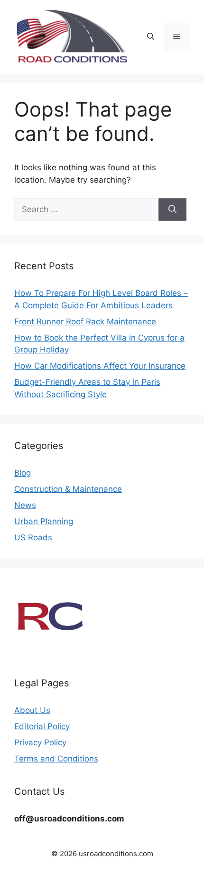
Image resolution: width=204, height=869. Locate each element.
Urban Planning (43, 521)
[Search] (172, 209)
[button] (151, 37)
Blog (22, 473)
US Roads (33, 537)
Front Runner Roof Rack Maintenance (85, 321)
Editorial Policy (42, 726)
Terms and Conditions (56, 758)
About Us (32, 710)
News (25, 505)
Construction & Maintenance (68, 489)
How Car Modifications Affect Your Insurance (99, 366)
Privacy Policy (40, 742)
